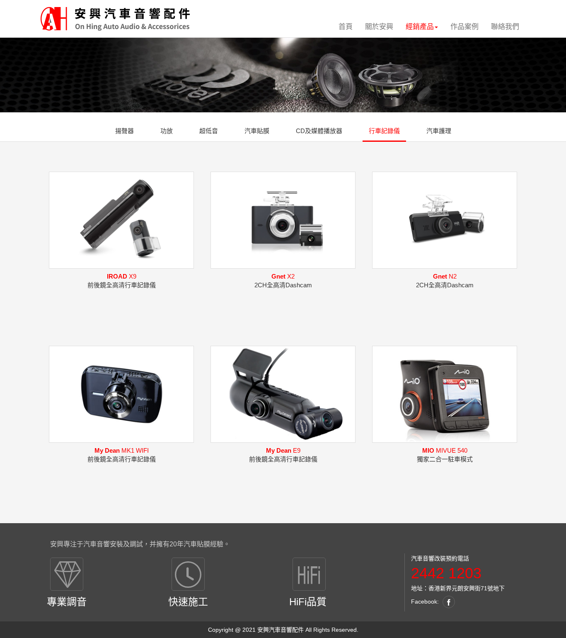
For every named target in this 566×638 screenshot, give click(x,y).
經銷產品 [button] (420, 27)
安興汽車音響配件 (280, 629)
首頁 (346, 27)
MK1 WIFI (121, 450)
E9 (283, 450)
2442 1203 (446, 573)
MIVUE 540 (444, 450)
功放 (166, 130)
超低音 (208, 130)
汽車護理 (438, 130)
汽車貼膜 (256, 130)
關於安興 (379, 27)
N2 (445, 276)
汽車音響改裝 (428, 558)
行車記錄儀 (384, 130)
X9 (121, 276)
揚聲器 (124, 130)
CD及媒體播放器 (319, 130)
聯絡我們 (505, 27)
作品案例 (464, 27)
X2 (283, 276)
